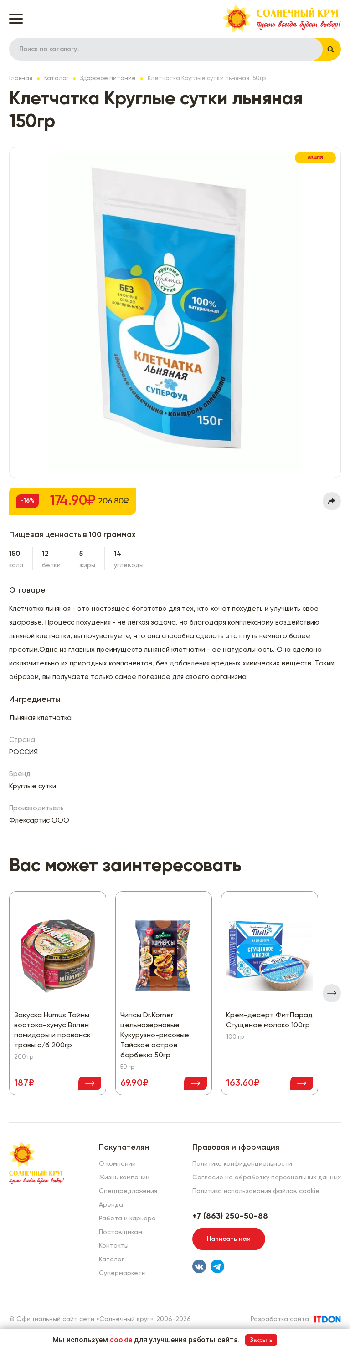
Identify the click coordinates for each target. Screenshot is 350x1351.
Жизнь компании (124, 1177)
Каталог (56, 78)
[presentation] (332, 993)
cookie (121, 1340)
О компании (117, 1164)
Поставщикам (120, 1232)
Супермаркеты (122, 1273)
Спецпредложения (128, 1191)
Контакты (114, 1246)
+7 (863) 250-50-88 (230, 1216)
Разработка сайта (280, 1319)
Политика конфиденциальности (242, 1164)
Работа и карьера (127, 1218)
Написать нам (229, 1239)
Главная (20, 78)
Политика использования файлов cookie (255, 1191)
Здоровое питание (108, 78)
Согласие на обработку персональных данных (266, 1177)
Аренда (111, 1205)
